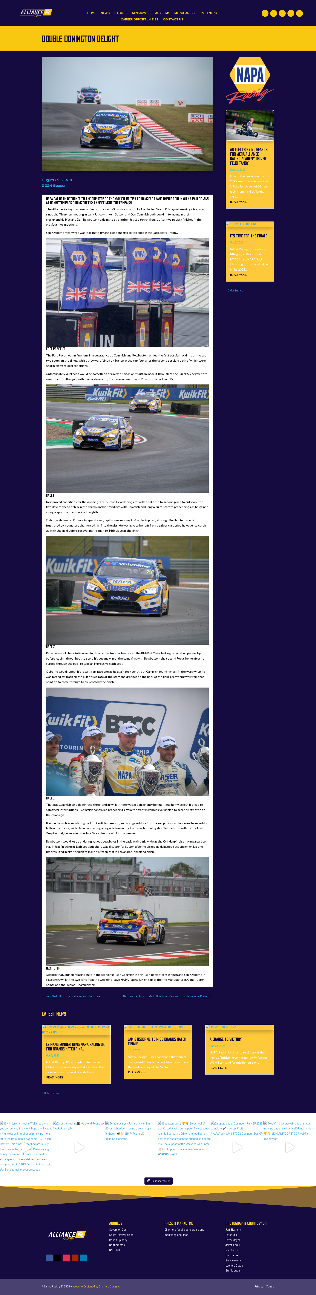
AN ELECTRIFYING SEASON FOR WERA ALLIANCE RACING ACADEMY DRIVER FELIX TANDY (249, 156)
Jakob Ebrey (232, 1245)
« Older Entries (234, 290)
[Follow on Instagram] (282, 13)
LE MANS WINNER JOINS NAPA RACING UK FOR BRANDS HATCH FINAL (75, 1046)
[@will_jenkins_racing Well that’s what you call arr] (26, 1147)
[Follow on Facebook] (265, 13)
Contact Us (173, 19)
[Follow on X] (273, 13)
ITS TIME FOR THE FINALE (248, 235)
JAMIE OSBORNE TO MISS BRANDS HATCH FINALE (157, 1041)
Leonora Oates (234, 1265)
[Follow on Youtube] (290, 13)
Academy (162, 13)
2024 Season (54, 185)
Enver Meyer (232, 1240)
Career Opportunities (139, 19)
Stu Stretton (232, 1270)
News (105, 13)
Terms (270, 1286)
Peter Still (231, 1235)
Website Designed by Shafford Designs (96, 1286)
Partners (209, 13)
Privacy (259, 1286)
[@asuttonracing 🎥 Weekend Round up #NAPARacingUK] (79, 1147)
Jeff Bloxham (233, 1229)
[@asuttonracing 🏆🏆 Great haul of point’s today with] (184, 1147)
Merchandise (185, 13)
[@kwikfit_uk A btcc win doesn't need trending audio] (289, 1147)
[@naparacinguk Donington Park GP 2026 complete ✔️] (237, 1147)
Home (91, 13)
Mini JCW (139, 13)
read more (238, 201)
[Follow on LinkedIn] (299, 13)
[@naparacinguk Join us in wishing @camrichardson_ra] (131, 1147)
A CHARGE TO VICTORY (226, 1039)
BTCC (118, 13)
